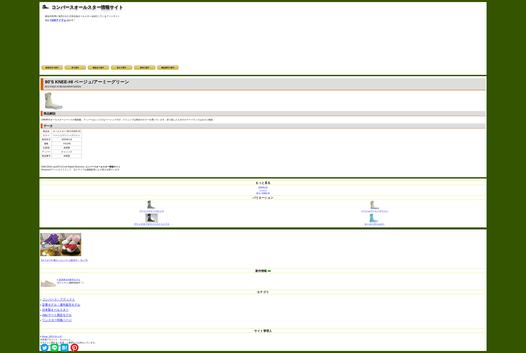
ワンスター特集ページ (57, 320)
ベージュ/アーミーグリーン (374, 211)
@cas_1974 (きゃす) (52, 336)
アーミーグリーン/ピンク (151, 211)
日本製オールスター (55, 309)
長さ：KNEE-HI (263, 193)
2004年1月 (263, 187)
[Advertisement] (263, 43)
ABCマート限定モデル (57, 314)
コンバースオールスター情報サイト (87, 7)
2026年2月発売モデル (69, 280)
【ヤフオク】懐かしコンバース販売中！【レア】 (64, 260)
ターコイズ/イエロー (374, 224)
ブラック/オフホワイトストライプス (151, 224)
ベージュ (263, 190)
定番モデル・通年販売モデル (61, 304)
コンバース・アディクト (58, 299)
